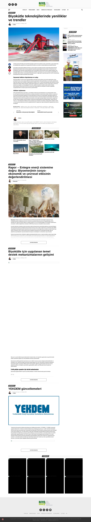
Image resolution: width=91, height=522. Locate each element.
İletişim (64, 9)
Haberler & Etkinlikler (46, 9)
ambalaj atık (24, 106)
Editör (14, 24)
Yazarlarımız (57, 9)
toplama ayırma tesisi (45, 107)
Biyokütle (46, 106)
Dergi (38, 9)
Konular (25, 9)
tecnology (37, 107)
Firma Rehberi (32, 9)
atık (29, 106)
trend (52, 107)
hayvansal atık (17, 107)
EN (67, 9)
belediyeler (40, 106)
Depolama (51, 106)
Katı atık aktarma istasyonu (27, 107)
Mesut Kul (15, 181)
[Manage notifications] (3, 519)
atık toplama (34, 106)
